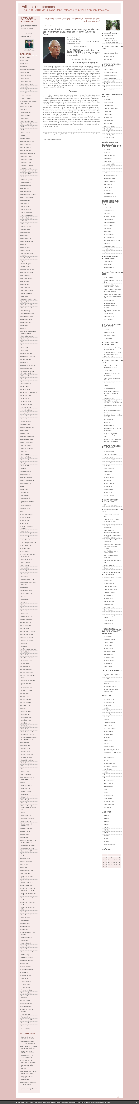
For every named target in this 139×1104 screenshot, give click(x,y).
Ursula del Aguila (109, 804)
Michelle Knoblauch (27, 732)
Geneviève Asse (26, 407)
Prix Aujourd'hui (26, 821)
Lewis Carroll (25, 599)
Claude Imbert (25, 232)
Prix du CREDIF (26, 831)
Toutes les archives (109, 844)
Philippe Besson (26, 791)
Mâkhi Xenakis (108, 123)
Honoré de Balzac (26, 477)
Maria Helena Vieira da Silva (112, 240)
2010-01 (106, 833)
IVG (22, 511)
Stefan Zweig (25, 955)
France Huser (25, 386)
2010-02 (106, 830)
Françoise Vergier (26, 404)
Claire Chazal (25, 221)
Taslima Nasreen (26, 981)
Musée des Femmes (27, 754)
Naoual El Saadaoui (27, 760)
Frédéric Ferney (108, 731)
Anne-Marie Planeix (27, 84)
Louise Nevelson (26, 622)
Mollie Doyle (25, 742)
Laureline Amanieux (109, 763)
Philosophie (24, 794)
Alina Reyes (25, 63)
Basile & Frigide (108, 714)
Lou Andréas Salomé (110, 686)
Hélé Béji (24, 451)
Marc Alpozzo (108, 778)
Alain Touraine (108, 637)
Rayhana (24, 867)
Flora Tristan (25, 379)
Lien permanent (83, 134)
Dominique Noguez (27, 290)
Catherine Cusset (26, 159)
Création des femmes (27, 258)
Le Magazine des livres (110, 766)
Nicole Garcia (25, 772)
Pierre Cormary (108, 795)
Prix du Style (25, 834)
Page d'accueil (88, 18)
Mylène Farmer (108, 786)
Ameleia (106, 708)
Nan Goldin (107, 243)
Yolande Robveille (26, 1023)
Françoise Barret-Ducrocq (29, 392)
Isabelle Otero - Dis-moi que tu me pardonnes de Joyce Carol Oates (113, 296)
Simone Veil (24, 929)
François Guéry (25, 389)
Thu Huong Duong (26, 993)
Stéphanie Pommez (27, 960)
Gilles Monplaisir (108, 734)
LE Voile (23, 596)
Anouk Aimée (25, 87)
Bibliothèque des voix (27, 130)
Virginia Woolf (25, 1014)
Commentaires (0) (92, 134)
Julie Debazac (25, 562)
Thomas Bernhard (26, 990)
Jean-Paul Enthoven (27, 540)
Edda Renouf (107, 161)
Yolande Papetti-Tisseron (28, 1020)
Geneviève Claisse (109, 222)
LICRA (23, 605)
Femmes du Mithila (109, 164)
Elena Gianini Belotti (27, 305)
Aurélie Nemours (109, 211)
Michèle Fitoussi (26, 720)
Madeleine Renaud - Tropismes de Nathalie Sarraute (110, 305)
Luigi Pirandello (26, 625)
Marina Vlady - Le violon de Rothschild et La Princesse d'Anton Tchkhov (112, 311)
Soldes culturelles (26, 937)
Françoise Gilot (25, 398)
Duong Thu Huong (26, 293)
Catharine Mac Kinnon (28, 153)
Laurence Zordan (26, 590)
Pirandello (24, 803)
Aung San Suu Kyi (26, 106)
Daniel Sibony (25, 267)
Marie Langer (108, 480)
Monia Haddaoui (26, 745)
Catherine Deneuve (27, 165)
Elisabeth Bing (25, 311)
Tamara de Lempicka (110, 196)
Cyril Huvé (24, 261)
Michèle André (25, 714)
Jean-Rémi (107, 743)
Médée (23, 708)
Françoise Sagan (26, 401)
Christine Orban (26, 209)
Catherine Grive (26, 168)
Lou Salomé (25, 614)
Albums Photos (25, 36)
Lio (22, 608)
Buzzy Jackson (25, 138)
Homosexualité (25, 474)
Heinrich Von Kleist (27, 448)
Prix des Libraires (26, 828)
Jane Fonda (24, 523)
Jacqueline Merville (27, 514)
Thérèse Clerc (25, 984)
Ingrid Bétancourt (26, 483)
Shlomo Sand (25, 921)
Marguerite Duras (26, 661)
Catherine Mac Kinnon (110, 586)
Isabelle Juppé (25, 509)
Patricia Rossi (108, 663)
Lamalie (106, 760)
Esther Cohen (25, 339)
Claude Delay (25, 230)
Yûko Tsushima (25, 1026)
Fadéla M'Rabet (26, 359)
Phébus (106, 792)
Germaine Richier (109, 167)
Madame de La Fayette (28, 631)
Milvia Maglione (108, 129)
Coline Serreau (25, 250)
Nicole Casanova (26, 769)
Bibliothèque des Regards (29, 127)
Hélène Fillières (26, 457)
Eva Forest (24, 348)
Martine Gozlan (25, 705)
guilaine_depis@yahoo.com (29, 1089)
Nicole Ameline (25, 766)
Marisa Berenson (26, 699)
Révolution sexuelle (27, 870)
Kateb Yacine (25, 577)
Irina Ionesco (25, 492)
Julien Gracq (25, 565)
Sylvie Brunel (25, 978)
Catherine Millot (26, 174)
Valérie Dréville (25, 1000)
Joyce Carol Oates (26, 559)
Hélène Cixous (25, 454)
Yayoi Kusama (108, 252)
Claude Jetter (25, 235)
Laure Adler (24, 587)
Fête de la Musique (27, 376)
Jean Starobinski (26, 534)
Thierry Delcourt (26, 987)
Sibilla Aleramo (25, 923)
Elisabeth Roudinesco (27, 314)
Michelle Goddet (26, 729)
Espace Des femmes (27, 336)
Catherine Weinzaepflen (28, 177)
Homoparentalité (26, 472)
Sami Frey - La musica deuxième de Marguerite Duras (111, 434)
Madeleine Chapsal (27, 637)
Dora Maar (107, 214)
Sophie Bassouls (26, 943)
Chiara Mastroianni (27, 197)
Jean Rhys (24, 531)
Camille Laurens (26, 144)
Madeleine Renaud (27, 640)
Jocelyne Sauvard (109, 746)
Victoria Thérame (26, 1006)
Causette (106, 720)
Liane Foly (24, 602)
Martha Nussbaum (26, 702)
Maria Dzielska (25, 664)
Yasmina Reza (25, 1017)
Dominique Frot (26, 287)
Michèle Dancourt (26, 717)
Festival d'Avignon (26, 368)
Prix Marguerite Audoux (28, 845)
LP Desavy (107, 775)
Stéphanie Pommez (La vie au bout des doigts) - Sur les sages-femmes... (112, 354)
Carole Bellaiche (108, 717)
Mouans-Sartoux (26, 751)
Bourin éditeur (25, 133)
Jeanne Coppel (26, 548)
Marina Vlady (25, 693)
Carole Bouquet (26, 150)
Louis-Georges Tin (26, 617)
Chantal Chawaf (26, 183)
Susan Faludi (25, 963)
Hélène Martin (25, 460)
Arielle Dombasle (26, 99)
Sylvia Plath (24, 972)
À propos (29, 33)
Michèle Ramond (26, 726)
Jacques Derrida (26, 517)
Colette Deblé (25, 247)
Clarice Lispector (26, 227)
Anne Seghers (25, 78)
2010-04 (106, 824)
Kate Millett (24, 574)
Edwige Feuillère (26, 302)
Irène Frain (24, 489)
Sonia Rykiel (25, 940)
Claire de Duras (26, 224)
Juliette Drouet (25, 571)
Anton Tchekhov (26, 93)
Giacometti (24, 430)
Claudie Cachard (26, 238)
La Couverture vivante (27, 580)
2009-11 (106, 839)
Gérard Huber (25, 419)
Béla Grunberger (26, 112)
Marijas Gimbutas (26, 688)
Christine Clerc (25, 206)
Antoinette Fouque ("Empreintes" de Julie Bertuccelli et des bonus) (111, 40)
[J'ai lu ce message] (137, 1102)
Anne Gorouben (108, 102)
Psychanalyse (25, 858)
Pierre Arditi (24, 797)
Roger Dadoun (25, 873)
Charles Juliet (25, 188)
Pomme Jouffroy (26, 815)
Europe (23, 345)
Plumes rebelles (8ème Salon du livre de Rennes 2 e (28, 807)
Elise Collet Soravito (110, 728)
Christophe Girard (26, 218)
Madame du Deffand (27, 634)
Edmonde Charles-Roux (28, 299)
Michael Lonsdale (26, 711)
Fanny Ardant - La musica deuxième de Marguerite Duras (111, 393)
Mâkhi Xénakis (25, 652)
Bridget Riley (107, 152)
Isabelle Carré (25, 498)
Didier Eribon (25, 284)
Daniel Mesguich (26, 264)
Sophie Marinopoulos (27, 952)
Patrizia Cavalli (25, 788)
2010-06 (106, 818)
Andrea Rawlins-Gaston (28, 69)
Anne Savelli (107, 711)
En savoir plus (105, 1102)
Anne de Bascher (26, 75)
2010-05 (106, 821)
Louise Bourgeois (26, 619)
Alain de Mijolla (26, 57)
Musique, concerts (26, 757)
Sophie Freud (25, 949)
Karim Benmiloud (109, 657)
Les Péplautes (108, 769)
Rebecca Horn (108, 187)
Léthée (106, 772)
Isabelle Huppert (26, 506)
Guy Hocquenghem (27, 442)
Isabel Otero (25, 495)
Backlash (24, 109)
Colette (23, 244)
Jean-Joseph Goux (27, 537)
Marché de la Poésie (27, 658)
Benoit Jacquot (25, 115)
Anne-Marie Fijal (26, 81)
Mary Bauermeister (109, 179)
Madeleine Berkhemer (110, 176)
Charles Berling (26, 185)
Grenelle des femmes (27, 436)
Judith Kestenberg (109, 469)
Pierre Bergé (25, 800)
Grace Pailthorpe (109, 170)
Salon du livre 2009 (27, 885)
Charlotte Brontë (26, 191)
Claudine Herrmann (27, 241)
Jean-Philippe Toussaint (28, 543)
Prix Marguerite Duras (27, 848)
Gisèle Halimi (25, 433)
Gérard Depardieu (26, 416)
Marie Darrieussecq (27, 672)
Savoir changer (108, 798)
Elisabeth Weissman (27, 316)
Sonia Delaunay (108, 249)
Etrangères (24, 342)
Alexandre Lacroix (109, 699)
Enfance (23, 328)
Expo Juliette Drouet (110, 679)
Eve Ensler (24, 351)
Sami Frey (24, 912)
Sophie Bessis (25, 946)
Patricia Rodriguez (26, 785)
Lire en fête (24, 611)
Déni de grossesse (26, 278)
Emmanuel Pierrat (26, 319)
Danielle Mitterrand (27, 272)
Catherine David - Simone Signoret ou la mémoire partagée (111, 521)
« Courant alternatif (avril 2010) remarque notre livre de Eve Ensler (63, 18)
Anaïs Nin (24, 66)
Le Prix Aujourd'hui (26, 593)
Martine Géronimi (109, 781)
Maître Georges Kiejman (28, 649)
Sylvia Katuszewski (27, 969)
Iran (22, 486)
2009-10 (106, 842)
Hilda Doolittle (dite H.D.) (111, 75)
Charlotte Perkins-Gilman (28, 194)
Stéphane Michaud (27, 958)
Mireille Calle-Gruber (27, 735)
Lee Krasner (107, 231)
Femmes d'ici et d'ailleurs (28, 365)
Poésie (23, 812)
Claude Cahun (108, 158)
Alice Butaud (25, 60)
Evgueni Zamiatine (26, 353)
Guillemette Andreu (27, 439)
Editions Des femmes (38, 7)
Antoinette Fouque (29, 50)
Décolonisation (25, 275)
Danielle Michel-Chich (28, 269)
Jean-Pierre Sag (26, 546)
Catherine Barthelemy (110, 155)
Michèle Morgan (26, 723)
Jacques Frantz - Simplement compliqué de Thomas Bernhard (112, 546)
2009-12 (106, 836)
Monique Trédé (25, 748)
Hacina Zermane (26, 445)
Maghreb (24, 643)
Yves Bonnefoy (25, 1029)
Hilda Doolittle (25, 466)
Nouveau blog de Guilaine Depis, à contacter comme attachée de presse (29, 26)
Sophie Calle (107, 190)
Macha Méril (25, 628)
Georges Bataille (26, 413)
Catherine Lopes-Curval (28, 171)
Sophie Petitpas (108, 193)
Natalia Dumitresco (109, 181)
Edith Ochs (24, 296)
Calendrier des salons (27, 141)
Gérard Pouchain (26, 422)
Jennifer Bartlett (108, 225)
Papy (105, 789)
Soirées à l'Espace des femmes (69, 134)
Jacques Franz (25, 520)
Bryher (23, 136)
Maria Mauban (25, 666)
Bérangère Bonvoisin (27, 121)
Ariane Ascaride (26, 96)
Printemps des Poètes (27, 818)
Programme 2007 (26, 851)
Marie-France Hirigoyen (28, 680)
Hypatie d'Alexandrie (27, 480)
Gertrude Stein (25, 425)
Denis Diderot (25, 281)
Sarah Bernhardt (26, 915)
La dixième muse (109, 757)
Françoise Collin (26, 395)
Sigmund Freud (26, 926)
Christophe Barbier (109, 723)
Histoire (23, 469)
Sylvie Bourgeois (26, 975)
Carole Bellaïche (26, 147)
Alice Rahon (107, 149)
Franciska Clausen (109, 216)
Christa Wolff (25, 203)
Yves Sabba (107, 807)
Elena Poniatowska (27, 308)
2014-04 (106, 815)
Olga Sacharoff (108, 184)
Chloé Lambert (25, 200)
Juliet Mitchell (25, 568)
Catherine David (26, 162)
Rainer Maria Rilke (26, 861)
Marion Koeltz (25, 696)
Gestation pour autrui (27, 427)
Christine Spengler (26, 212)
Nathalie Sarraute (26, 763)
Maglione (24, 646)
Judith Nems (107, 173)
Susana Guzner (26, 966)
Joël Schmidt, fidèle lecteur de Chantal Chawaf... (27, 1066)
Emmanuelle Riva (26, 322)
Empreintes (24, 325)
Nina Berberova (26, 775)
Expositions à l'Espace (28, 356)
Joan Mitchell (25, 551)
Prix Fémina (24, 837)
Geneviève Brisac (26, 410)
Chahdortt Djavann (27, 180)
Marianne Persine (26, 669)
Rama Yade (24, 864)
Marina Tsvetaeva (26, 691)
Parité (23, 782)
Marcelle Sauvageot (27, 655)
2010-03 (106, 827)
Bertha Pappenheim (27, 124)
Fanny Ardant (25, 362)
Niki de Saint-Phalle (109, 246)
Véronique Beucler (26, 1003)
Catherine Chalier (26, 156)
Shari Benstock (25, 918)
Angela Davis (25, 72)
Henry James (25, 463)
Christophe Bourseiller (28, 215)
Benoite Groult (25, 118)
